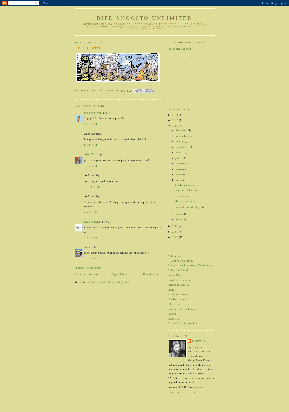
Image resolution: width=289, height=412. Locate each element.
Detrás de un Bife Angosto (190, 207)
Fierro (171, 289)
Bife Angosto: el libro (180, 261)
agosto (180, 152)
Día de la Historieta (179, 280)
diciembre (182, 130)
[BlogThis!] (139, 91)
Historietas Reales (178, 294)
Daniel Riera (175, 275)
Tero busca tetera (184, 185)
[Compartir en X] (143, 91)
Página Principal (120, 274)
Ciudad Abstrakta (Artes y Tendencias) (190, 265)
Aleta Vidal (90, 154)
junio (179, 163)
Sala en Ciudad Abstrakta (182, 323)
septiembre (182, 147)
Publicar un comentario (88, 268)
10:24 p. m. (92, 187)
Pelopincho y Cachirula (181, 309)
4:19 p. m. (91, 166)
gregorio (198, 341)
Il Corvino (174, 304)
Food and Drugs (93, 112)
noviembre (182, 136)
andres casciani (93, 221)
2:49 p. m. (91, 237)
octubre (180, 141)
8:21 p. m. (91, 145)
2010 (175, 120)
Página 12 (173, 318)
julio (179, 158)
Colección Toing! (178, 270)
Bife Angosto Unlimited (145, 17)
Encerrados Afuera (178, 285)
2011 (175, 115)
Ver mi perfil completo (184, 392)
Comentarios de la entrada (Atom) (110, 282)
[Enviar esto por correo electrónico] (135, 91)
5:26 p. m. (91, 124)
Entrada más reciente (86, 274)
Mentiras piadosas (185, 201)
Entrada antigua (152, 274)
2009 (175, 126)
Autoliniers (174, 256)
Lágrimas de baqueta (186, 190)
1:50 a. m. (91, 258)
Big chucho (181, 196)
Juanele (88, 247)
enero (179, 219)
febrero (180, 214)
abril (179, 174)
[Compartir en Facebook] (147, 91)
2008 (175, 226)
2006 (175, 237)
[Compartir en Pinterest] (151, 91)
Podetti (172, 314)
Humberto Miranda (179, 299)
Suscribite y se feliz (180, 48)
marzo (179, 180)
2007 (175, 232)
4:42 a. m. (91, 212)
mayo (179, 169)
